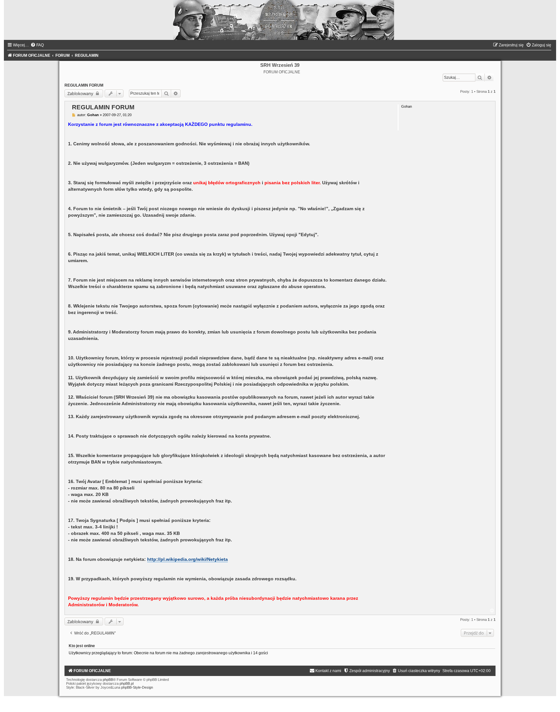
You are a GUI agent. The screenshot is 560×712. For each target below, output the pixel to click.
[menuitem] (37, 45)
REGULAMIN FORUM (83, 85)
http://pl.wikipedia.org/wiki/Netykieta (187, 559)
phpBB (108, 680)
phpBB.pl (127, 683)
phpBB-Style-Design (137, 687)
